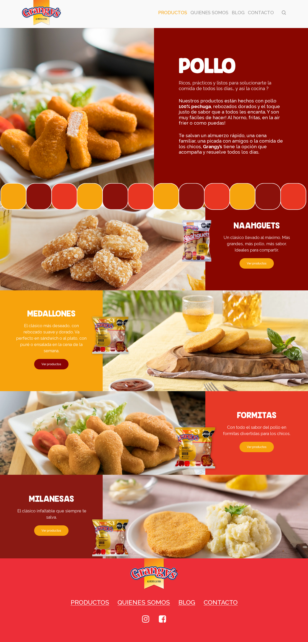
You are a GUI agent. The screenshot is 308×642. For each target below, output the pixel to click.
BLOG (186, 602)
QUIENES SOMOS (144, 602)
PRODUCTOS (90, 602)
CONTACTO (221, 602)
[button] (256, 263)
